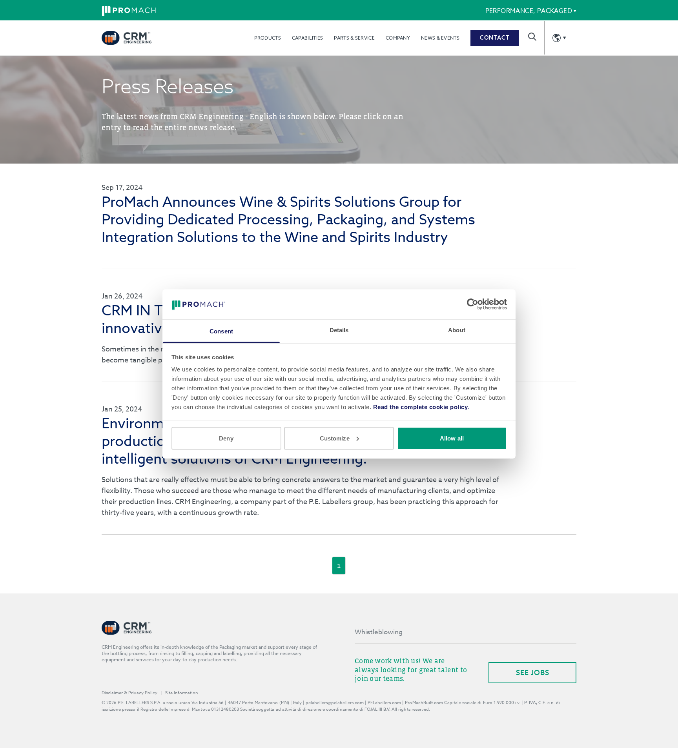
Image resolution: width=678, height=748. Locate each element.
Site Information (181, 693)
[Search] (532, 37)
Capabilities (307, 38)
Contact (495, 37)
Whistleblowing (379, 632)
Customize (335, 438)
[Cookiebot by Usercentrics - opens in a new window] (472, 304)
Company (398, 38)
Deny (226, 438)
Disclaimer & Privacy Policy (129, 693)
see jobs (532, 672)
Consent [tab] (221, 331)
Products (267, 38)
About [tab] (456, 330)
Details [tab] (339, 330)
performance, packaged (528, 11)
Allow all (452, 438)
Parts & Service (354, 38)
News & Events (440, 38)
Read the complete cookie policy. (421, 407)
